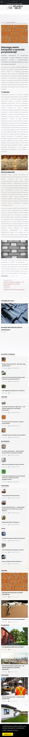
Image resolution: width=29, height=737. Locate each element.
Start (2, 22)
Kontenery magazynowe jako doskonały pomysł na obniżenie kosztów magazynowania (13, 477)
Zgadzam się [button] (7, 734)
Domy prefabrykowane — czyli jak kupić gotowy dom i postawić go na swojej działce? (13, 508)
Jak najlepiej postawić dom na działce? (13, 390)
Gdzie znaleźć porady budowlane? (12, 561)
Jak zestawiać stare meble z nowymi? (14, 3)
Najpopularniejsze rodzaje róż (10, 522)
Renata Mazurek (13, 701)
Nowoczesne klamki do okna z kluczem (13, 464)
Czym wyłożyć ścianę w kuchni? (11, 495)
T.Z (10, 649)
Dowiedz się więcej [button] (12, 730)
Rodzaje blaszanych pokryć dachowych (13, 538)
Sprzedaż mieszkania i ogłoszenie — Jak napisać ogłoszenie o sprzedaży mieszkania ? (13, 284)
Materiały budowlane (11, 22)
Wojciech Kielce (14, 671)
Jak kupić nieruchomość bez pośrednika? (14, 289)
